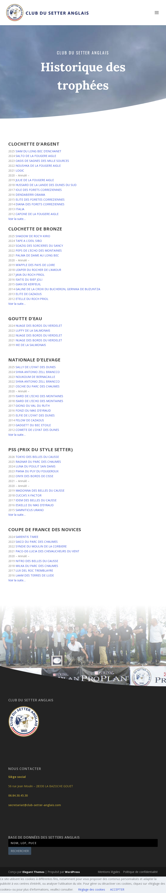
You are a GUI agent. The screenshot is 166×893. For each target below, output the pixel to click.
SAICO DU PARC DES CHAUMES (37, 542)
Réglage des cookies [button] (91, 889)
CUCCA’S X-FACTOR (29, 495)
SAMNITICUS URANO (30, 510)
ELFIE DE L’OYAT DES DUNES (35, 415)
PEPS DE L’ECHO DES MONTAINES (39, 250)
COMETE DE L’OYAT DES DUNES (37, 430)
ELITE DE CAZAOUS (29, 294)
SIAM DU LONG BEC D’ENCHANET (38, 151)
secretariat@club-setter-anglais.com (34, 805)
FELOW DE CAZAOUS (30, 420)
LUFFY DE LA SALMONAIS (33, 330)
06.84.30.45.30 (18, 795)
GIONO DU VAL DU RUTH (33, 406)
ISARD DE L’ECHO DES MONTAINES (39, 396)
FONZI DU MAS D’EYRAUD (33, 410)
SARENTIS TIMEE (27, 537)
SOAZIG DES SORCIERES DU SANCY (39, 246)
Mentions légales (109, 872)
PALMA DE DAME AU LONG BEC (37, 255)
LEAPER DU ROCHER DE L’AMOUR (38, 270)
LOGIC (20, 170)
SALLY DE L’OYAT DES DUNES (36, 367)
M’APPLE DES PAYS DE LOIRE (35, 265)
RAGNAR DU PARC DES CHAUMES (38, 462)
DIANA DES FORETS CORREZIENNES (40, 204)
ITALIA (20, 209)
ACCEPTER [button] (117, 889)
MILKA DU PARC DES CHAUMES (37, 566)
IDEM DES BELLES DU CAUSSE (36, 500)
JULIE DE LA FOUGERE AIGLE (35, 180)
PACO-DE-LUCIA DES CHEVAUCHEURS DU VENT (47, 551)
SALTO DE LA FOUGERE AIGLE (36, 156)
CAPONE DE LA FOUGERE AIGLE (37, 214)
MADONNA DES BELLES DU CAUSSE (40, 490)
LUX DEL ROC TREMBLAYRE (34, 570)
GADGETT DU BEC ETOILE (33, 425)
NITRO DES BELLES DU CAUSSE (37, 561)
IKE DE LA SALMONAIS (31, 345)
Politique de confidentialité (140, 872)
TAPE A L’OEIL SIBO (29, 241)
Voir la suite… (17, 219)
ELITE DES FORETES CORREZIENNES (40, 199)
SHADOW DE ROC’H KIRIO (33, 236)
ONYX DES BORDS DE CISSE (34, 476)
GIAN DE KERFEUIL (28, 284)
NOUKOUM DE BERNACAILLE (35, 377)
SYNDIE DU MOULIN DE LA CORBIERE (41, 546)
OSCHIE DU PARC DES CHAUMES (38, 386)
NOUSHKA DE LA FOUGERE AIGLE (38, 166)
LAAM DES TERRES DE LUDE (35, 575)
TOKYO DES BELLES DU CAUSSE (37, 457)
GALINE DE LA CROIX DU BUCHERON (40, 289)
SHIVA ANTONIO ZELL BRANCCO (38, 372)
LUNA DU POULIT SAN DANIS (35, 466)
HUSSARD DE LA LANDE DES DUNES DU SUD (46, 185)
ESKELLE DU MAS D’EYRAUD (35, 505)
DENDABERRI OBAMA (30, 195)
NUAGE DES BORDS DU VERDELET (39, 326)
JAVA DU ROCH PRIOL (30, 275)
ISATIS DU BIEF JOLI (29, 279)
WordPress (72, 872)
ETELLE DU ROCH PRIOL (32, 299)
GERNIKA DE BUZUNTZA (83, 289)
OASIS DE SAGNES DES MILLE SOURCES (42, 161)
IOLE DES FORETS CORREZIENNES (39, 190)
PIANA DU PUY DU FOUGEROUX (37, 471)
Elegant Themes (33, 872)
